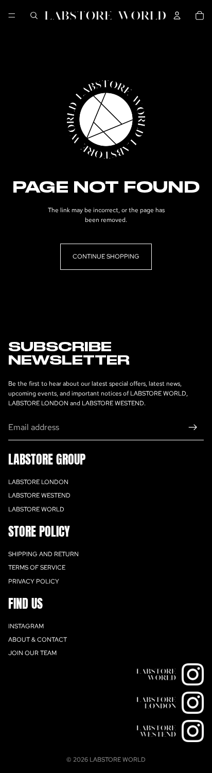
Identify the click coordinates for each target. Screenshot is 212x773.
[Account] (177, 15)
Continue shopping (106, 256)
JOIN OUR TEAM (32, 653)
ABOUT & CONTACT (37, 639)
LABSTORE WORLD (36, 509)
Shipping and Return (43, 554)
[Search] (34, 15)
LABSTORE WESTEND (39, 495)
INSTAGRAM (26, 626)
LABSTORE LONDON (38, 482)
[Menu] (12, 15)
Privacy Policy (33, 581)
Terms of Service (36, 567)
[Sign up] (193, 427)
